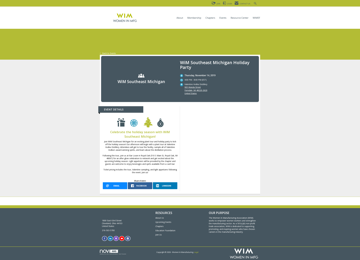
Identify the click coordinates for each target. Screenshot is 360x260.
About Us (159, 218)
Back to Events (109, 53)
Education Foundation (165, 230)
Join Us (158, 234)
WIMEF (256, 17)
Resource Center (239, 17)
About (179, 17)
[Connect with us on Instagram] (116, 238)
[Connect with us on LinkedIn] (110, 238)
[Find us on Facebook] (104, 238)
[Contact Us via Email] (127, 238)
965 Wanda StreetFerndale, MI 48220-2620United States (195, 90)
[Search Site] (255, 4)
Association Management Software (113, 254)
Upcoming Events (163, 222)
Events (222, 17)
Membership (194, 17)
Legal (196, 252)
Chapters (210, 17)
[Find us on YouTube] (121, 238)
